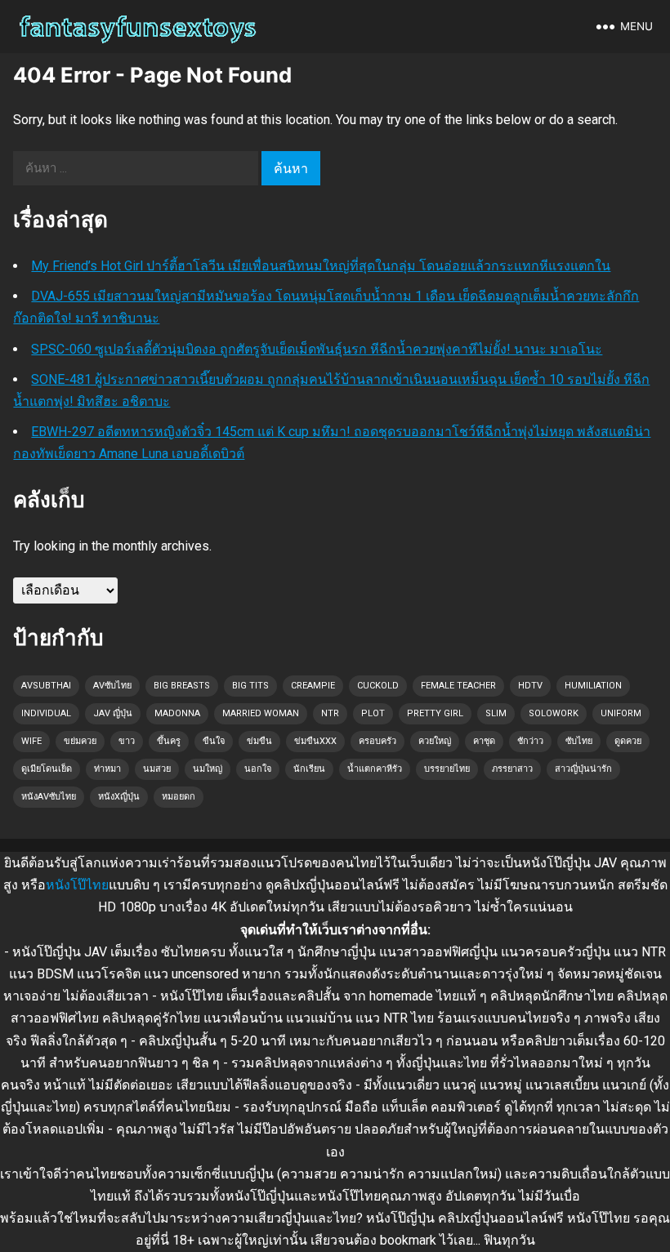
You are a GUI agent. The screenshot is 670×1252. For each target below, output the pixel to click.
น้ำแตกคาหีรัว (374, 769)
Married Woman (260, 713)
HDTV (530, 685)
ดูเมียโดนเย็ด (46, 769)
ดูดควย (627, 741)
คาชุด (484, 741)
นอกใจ (257, 769)
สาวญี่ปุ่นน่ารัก (583, 769)
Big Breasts (182, 685)
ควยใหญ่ (434, 741)
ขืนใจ (214, 741)
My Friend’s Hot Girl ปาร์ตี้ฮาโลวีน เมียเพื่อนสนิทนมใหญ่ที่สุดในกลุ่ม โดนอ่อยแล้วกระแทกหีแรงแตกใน (320, 266)
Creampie (313, 685)
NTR (330, 713)
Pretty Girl (435, 713)
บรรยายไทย (447, 769)
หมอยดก (178, 796)
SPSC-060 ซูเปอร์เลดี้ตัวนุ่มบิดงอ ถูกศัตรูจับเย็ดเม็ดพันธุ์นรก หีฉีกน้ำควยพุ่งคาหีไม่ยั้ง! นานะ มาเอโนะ (316, 349)
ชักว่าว (530, 741)
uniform (621, 713)
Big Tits (250, 685)
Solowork (553, 713)
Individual (46, 713)
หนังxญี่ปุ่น (119, 796)
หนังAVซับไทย (48, 796)
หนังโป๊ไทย (77, 885)
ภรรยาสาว (512, 769)
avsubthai (46, 685)
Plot (373, 713)
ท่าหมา (107, 769)
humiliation (593, 685)
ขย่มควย (80, 741)
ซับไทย (578, 741)
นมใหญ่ (207, 769)
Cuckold (378, 685)
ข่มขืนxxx (315, 741)
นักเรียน (309, 769)
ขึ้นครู (169, 741)
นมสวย (157, 769)
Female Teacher (458, 685)
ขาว (126, 741)
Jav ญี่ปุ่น (112, 713)
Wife (31, 741)
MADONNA (177, 713)
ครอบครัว (377, 741)
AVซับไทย (112, 685)
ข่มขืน (259, 741)
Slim (496, 713)
